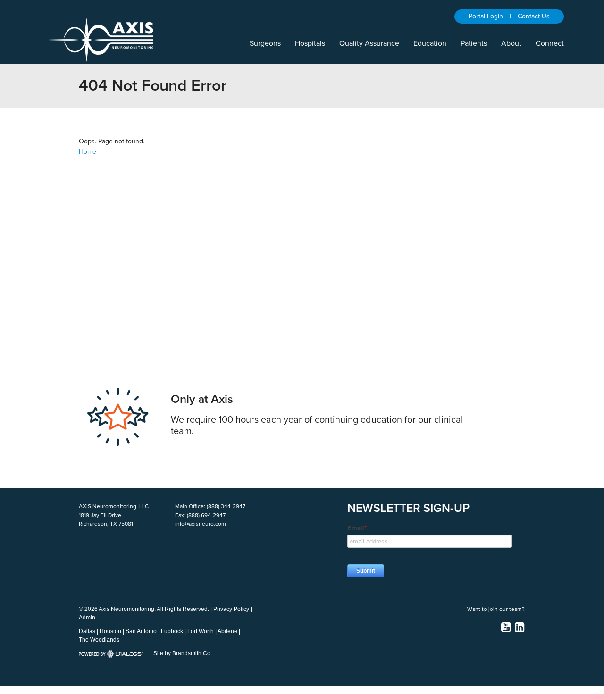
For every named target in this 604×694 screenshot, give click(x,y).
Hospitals (310, 43)
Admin (87, 617)
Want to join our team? (496, 609)
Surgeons (265, 43)
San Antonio (141, 631)
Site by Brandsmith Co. (182, 653)
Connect (550, 43)
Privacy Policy (231, 609)
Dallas (87, 631)
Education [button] (429, 43)
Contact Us (534, 16)
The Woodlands (99, 639)
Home (87, 152)
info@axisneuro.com (200, 523)
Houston (110, 631)
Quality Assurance (369, 43)
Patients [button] (474, 43)
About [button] (511, 43)
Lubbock (172, 631)
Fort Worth (200, 631)
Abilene (227, 631)
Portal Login (486, 16)
